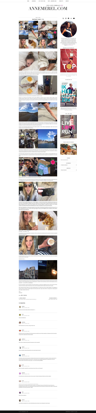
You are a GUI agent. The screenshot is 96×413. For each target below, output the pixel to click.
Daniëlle (23, 339)
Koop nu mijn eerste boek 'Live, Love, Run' (68, 139)
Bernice (23, 372)
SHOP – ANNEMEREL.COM (52, 1)
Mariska (23, 322)
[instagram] (65, 18)
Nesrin (23, 306)
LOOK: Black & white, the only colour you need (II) (27, 298)
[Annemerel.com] (48, 7)
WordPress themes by (71, 411)
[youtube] (74, 18)
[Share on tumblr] (26, 295)
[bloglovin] (71, 18)
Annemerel (34, 1)
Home (28, 1)
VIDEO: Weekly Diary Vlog (53, 298)
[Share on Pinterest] (24, 295)
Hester (23, 399)
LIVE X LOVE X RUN (42, 1)
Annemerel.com (25, 411)
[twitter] (63, 18)
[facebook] (68, 18)
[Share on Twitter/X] (23, 295)
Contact (67, 1)
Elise (23, 364)
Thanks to (61, 1)
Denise (23, 347)
